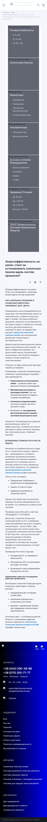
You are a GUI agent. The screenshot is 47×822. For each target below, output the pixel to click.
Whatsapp (13, 676)
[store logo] (21, 5)
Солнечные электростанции (15, 766)
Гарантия (7, 727)
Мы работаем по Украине (14, 748)
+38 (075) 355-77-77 (16, 672)
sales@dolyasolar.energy (19, 691)
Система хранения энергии (15, 775)
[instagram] (37, 648)
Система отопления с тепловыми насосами (22, 779)
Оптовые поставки (11, 731)
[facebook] (43, 648)
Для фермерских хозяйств (15, 805)
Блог (13, 12)
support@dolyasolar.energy (20, 688)
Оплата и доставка (11, 740)
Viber (5, 676)
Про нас (6, 723)
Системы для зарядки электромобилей (21, 783)
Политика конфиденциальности (17, 744)
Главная (6, 12)
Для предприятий (11, 801)
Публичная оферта (11, 736)
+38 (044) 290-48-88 (17, 668)
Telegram (24, 676)
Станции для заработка (13, 810)
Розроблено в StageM (31, 820)
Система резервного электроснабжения (21, 771)
